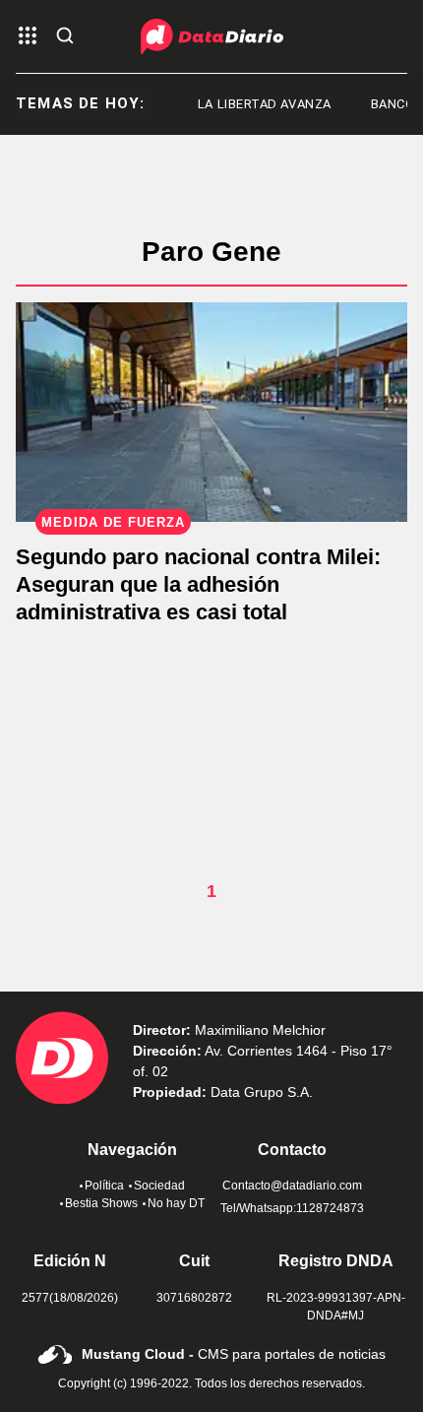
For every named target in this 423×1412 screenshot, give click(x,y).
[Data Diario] (212, 36)
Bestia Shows (101, 1203)
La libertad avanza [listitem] (258, 103)
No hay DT (176, 1203)
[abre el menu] (27, 37)
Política (104, 1185)
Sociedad (159, 1185)
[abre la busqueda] (65, 37)
